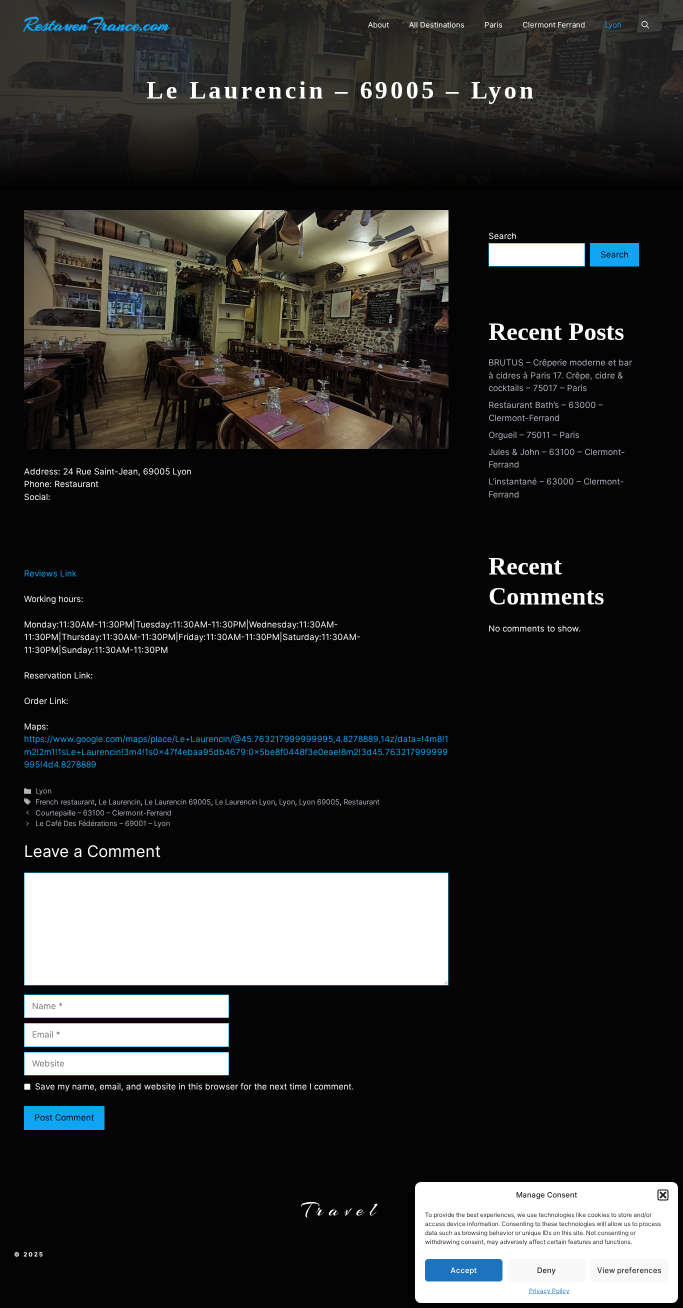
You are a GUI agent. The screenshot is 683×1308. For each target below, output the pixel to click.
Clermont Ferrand (553, 25)
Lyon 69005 (319, 802)
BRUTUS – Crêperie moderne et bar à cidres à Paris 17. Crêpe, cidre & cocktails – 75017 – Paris (560, 375)
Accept (463, 1270)
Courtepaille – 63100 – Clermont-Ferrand (104, 812)
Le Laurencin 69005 (177, 802)
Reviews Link (50, 573)
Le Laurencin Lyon (245, 802)
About (378, 25)
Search (502, 236)
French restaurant (65, 802)
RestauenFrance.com (96, 25)
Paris (493, 25)
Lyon (613, 25)
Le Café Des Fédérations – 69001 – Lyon (103, 823)
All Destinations (436, 25)
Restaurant (362, 802)
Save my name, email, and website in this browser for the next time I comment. (194, 1087)
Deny (546, 1270)
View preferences (629, 1270)
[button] (663, 1195)
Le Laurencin (119, 802)
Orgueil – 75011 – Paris (534, 435)
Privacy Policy (549, 1290)
